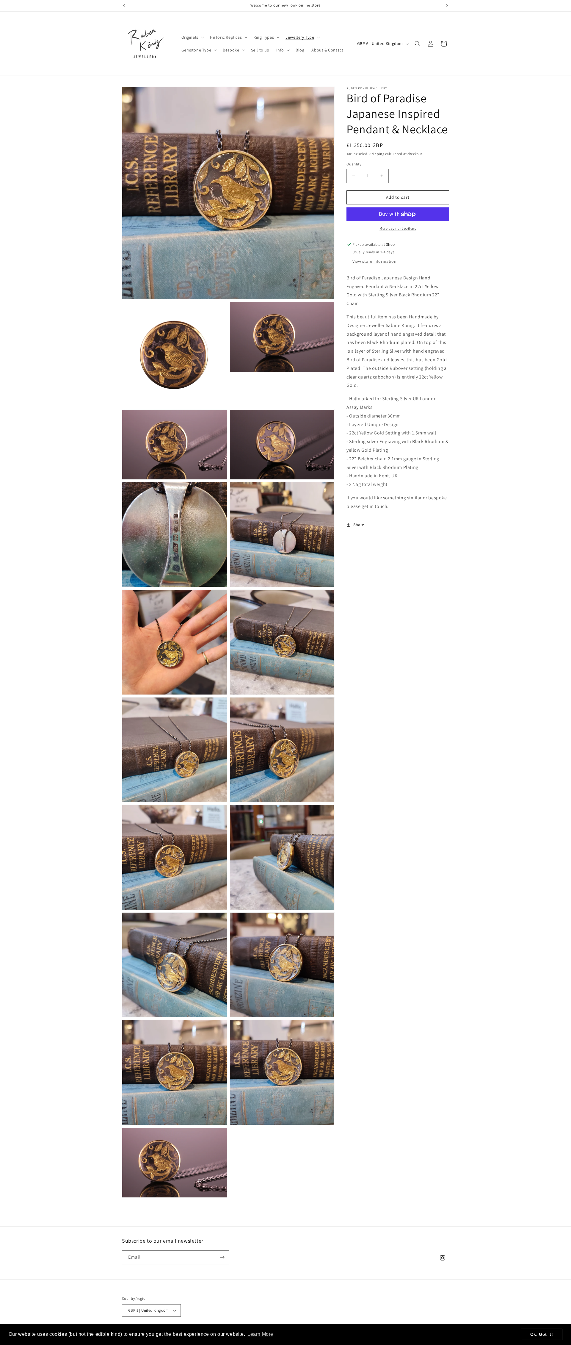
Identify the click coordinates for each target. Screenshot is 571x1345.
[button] (192, 37)
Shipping (377, 153)
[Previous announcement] (124, 5)
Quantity (353, 164)
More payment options (397, 228)
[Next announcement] (447, 5)
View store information (374, 261)
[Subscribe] (222, 1257)
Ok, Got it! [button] (541, 1334)
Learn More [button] (260, 1334)
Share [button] (358, 524)
